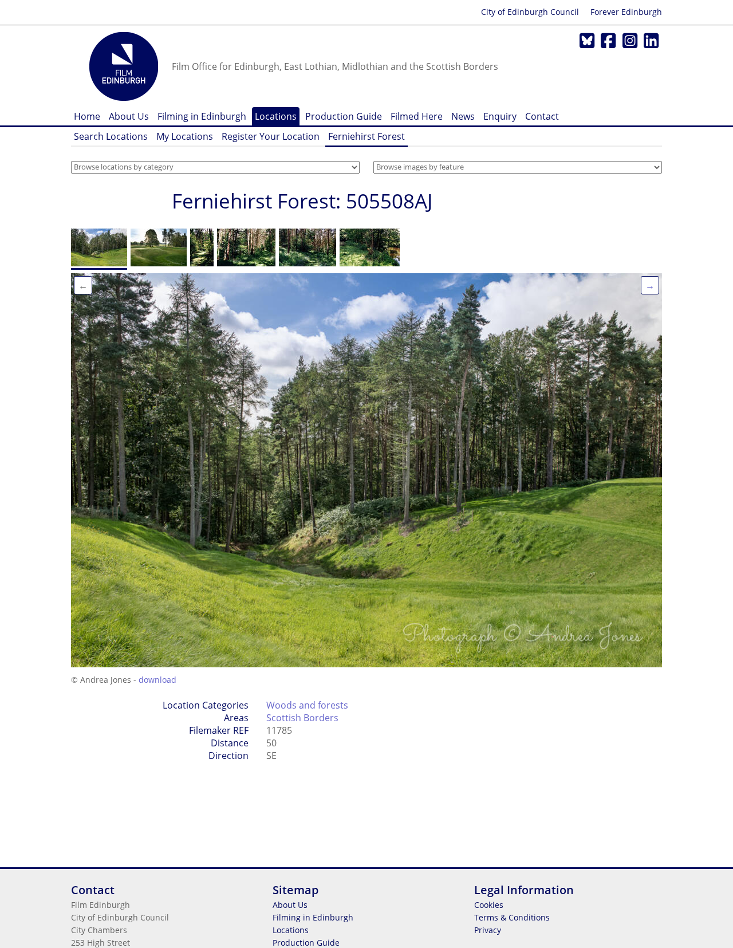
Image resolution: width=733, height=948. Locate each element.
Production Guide (343, 116)
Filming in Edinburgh (201, 116)
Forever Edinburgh (626, 11)
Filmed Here (417, 116)
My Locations (184, 136)
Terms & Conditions (512, 917)
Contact (542, 116)
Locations (276, 116)
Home (87, 116)
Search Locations (111, 136)
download (157, 679)
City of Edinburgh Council (530, 11)
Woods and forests (307, 705)
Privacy (487, 930)
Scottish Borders (302, 717)
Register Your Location (271, 136)
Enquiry (500, 116)
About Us (129, 116)
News (463, 116)
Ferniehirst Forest (366, 136)
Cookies (488, 904)
